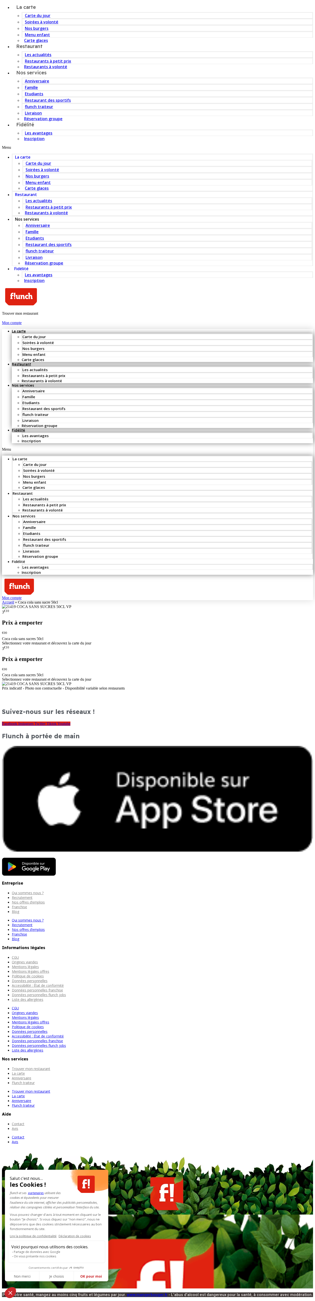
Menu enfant (37, 34)
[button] (157, 147)
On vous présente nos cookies (35, 1256)
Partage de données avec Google (37, 1252)
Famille (31, 87)
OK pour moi (91, 1276)
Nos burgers (36, 28)
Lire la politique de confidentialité (33, 1236)
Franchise (19, 907)
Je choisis (56, 1276)
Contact (18, 1123)
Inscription (34, 138)
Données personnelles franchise (37, 990)
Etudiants (34, 94)
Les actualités (38, 54)
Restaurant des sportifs (48, 100)
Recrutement (22, 897)
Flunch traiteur (23, 1082)
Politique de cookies (28, 976)
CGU (15, 957)
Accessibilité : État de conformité (38, 985)
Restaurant (29, 46)
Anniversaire (37, 81)
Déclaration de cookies (75, 1236)
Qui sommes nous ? (28, 892)
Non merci (22, 1276)
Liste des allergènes (27, 999)
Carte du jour (37, 15)
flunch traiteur (39, 106)
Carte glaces (37, 188)
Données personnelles (29, 980)
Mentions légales (25, 966)
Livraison (33, 113)
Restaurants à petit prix (48, 61)
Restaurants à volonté (46, 212)
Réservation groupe (43, 118)
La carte (23, 157)
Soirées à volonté (41, 22)
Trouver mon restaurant (31, 1068)
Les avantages (38, 133)
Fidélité (25, 124)
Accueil (8, 602)
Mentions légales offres (30, 971)
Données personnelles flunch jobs (39, 994)
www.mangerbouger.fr (147, 1294)
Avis (15, 1128)
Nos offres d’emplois (28, 902)
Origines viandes (25, 962)
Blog (15, 911)
